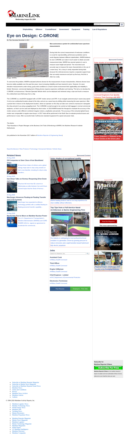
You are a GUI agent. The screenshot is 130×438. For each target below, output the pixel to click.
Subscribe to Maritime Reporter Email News (26, 386)
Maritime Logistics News (20, 404)
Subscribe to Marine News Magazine (24, 384)
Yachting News (17, 411)
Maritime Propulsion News (20, 415)
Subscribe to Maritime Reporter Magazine (25, 382)
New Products (24, 149)
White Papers (16, 427)
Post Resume (60, 289)
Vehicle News (57, 149)
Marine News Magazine (20, 420)
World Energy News (18, 407)
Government (64, 29)
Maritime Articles (17, 395)
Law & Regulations (99, 29)
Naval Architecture (13, 149)
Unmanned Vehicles (45, 149)
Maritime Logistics (18, 422)
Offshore (39, 29)
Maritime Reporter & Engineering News (49, 135)
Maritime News (17, 388)
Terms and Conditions (19, 390)
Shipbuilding (28, 29)
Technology (33, 149)
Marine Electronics (18, 413)
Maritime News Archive (20, 393)
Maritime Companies (19, 433)
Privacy (14, 391)
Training (86, 29)
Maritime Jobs (16, 409)
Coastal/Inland (50, 29)
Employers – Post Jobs (80, 289)
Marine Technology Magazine (21, 424)
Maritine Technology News (21, 406)
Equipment (76, 29)
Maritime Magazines (18, 426)
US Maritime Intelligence (20, 429)
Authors (14, 397)
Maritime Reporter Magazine (21, 418)
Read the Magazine (108, 221)
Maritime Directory (18, 431)
